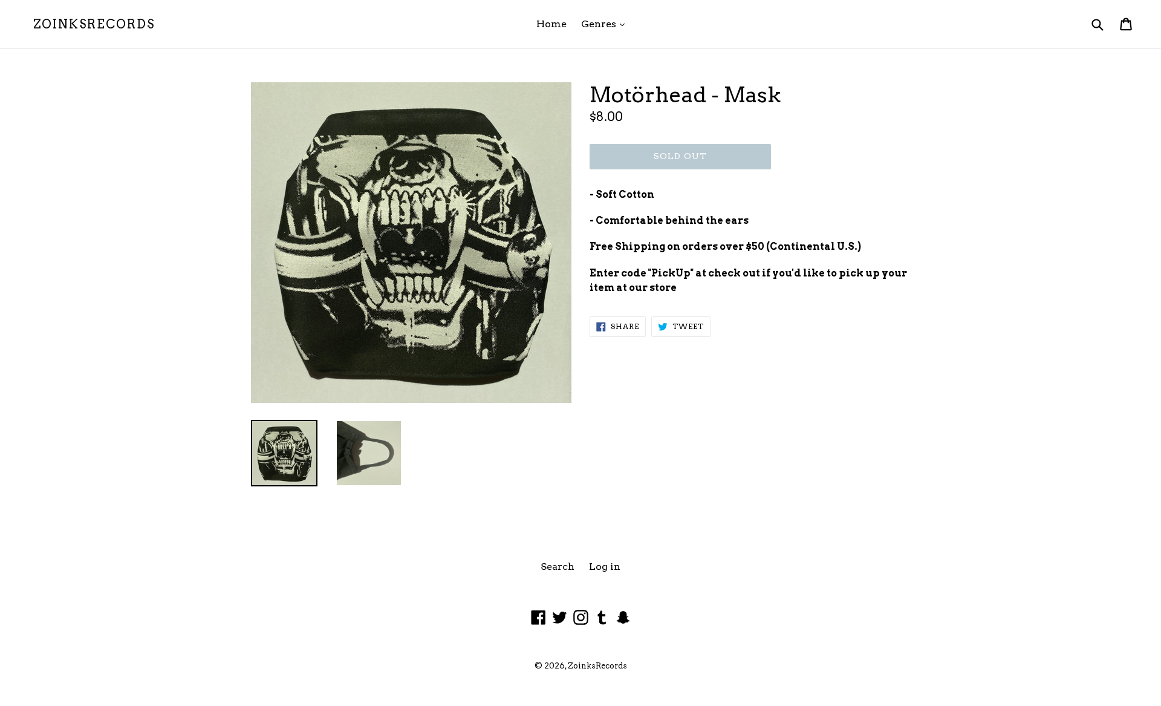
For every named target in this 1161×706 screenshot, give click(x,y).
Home (551, 24)
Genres (606, 24)
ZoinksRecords (94, 24)
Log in (604, 566)
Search (557, 566)
